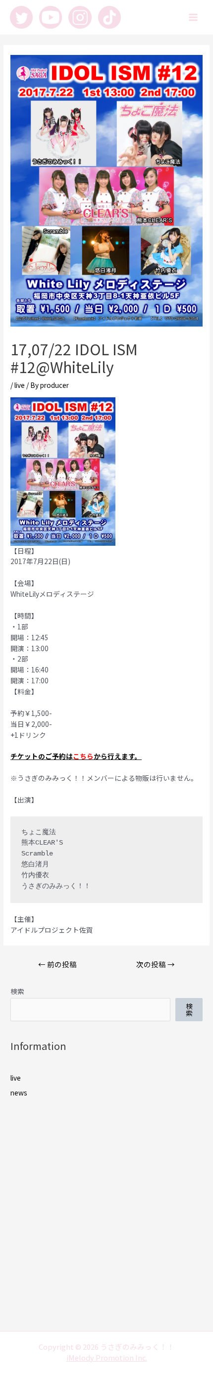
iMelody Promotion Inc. (106, 1357)
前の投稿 (57, 964)
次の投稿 (155, 964)
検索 (17, 991)
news (18, 1092)
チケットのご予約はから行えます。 (76, 756)
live (19, 385)
